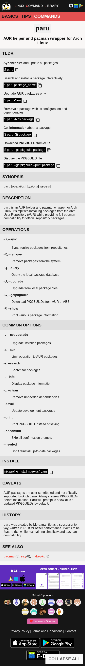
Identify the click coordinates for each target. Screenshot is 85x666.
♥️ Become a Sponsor (43, 621)
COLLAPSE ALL (64, 658)
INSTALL (11, 461)
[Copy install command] (50, 472)
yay (23, 556)
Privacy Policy (19, 631)
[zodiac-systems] (16, 603)
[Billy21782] (51, 612)
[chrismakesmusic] (77, 603)
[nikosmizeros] (25, 603)
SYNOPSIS (13, 176)
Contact (70, 631)
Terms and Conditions (47, 631)
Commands (47, 16)
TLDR (7, 53)
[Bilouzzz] (33, 603)
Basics (10, 16)
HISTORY (11, 515)
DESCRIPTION (16, 197)
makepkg (38, 556)
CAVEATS (11, 483)
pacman (10, 556)
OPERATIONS (15, 229)
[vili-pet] (68, 603)
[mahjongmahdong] (59, 603)
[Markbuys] (33, 612)
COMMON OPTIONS (22, 325)
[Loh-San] (25, 612)
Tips (26, 16)
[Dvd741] (42, 603)
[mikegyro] (7, 603)
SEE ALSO (12, 546)
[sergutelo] (59, 612)
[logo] (6, 6)
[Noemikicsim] (42, 612)
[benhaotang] (51, 603)
